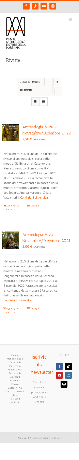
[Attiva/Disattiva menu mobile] (71, 19)
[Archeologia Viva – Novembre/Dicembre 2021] (10, 240)
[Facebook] (59, 366)
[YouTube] (59, 375)
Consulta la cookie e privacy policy (39, 387)
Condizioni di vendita (34, 197)
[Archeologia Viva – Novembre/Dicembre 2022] (10, 132)
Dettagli (34, 205)
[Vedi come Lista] (43, 102)
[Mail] (64, 384)
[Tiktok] (68, 366)
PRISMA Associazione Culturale (44, 437)
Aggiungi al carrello (12, 207)
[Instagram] (68, 375)
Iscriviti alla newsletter (42, 364)
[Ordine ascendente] (57, 82)
